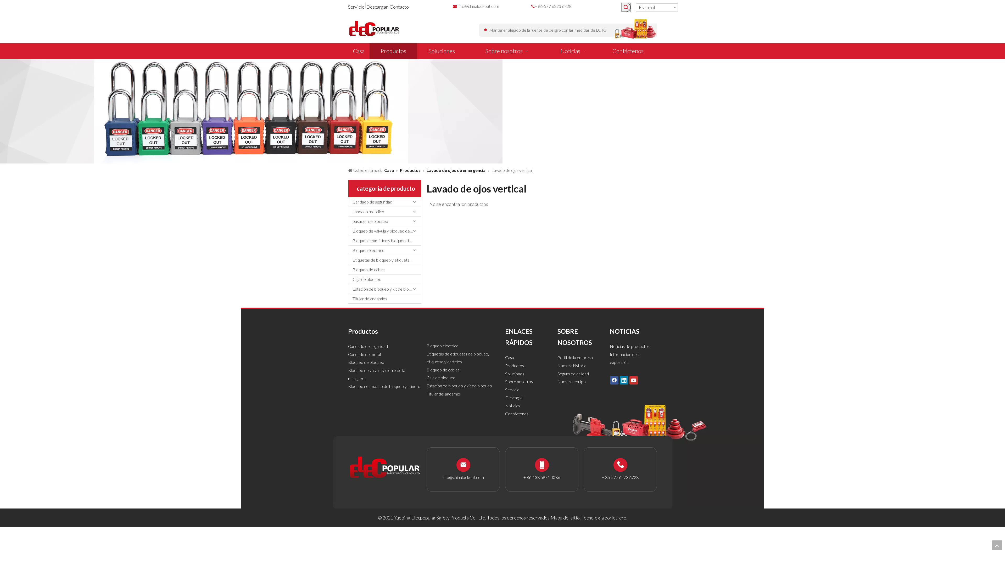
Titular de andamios (370, 298)
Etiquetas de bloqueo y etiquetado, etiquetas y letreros (387, 259)
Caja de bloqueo (367, 279)
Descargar (377, 7)
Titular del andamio (443, 393)
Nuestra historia (571, 365)
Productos (514, 365)
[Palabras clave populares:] (626, 7)
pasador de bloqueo (370, 221)
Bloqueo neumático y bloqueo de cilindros (387, 240)
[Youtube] (633, 380)
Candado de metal (364, 354)
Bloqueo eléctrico (368, 250)
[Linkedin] (624, 380)
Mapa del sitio (565, 518)
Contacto (399, 7)
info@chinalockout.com (478, 6)
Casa (509, 357)
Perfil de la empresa (575, 357)
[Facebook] (614, 380)
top (997, 545)
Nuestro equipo (571, 381)
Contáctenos (516, 413)
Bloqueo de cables (369, 269)
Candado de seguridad (372, 201)
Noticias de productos (630, 346)
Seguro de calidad (573, 373)
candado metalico (368, 211)
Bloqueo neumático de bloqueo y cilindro (384, 386)
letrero (619, 518)
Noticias (512, 405)
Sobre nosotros (519, 381)
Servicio (356, 7)
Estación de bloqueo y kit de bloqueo (385, 288)
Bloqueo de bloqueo (366, 362)
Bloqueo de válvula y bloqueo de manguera (387, 230)
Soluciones (514, 373)
